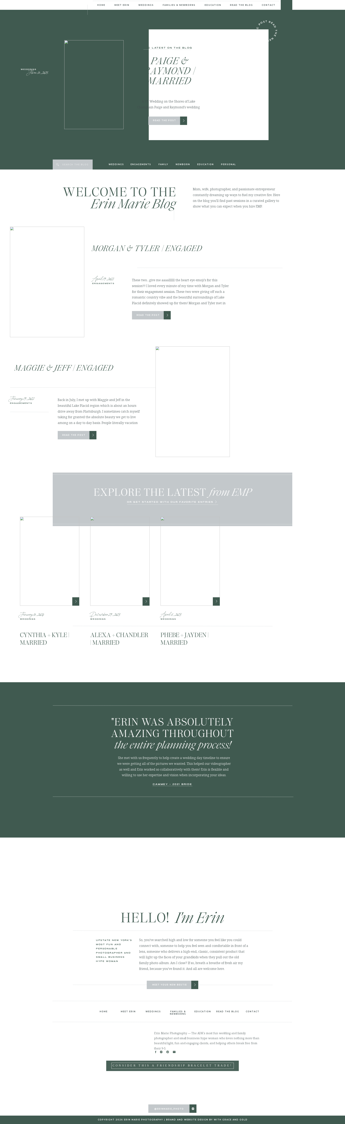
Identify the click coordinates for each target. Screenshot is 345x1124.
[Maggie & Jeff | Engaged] (93, 435)
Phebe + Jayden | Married (185, 639)
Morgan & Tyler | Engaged (147, 248)
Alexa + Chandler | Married (119, 639)
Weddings (28, 69)
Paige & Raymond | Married (169, 71)
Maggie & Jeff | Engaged (64, 367)
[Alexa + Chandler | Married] (120, 561)
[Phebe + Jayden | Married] (190, 561)
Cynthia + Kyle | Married (44, 639)
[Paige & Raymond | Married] (183, 120)
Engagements (103, 283)
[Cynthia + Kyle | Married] (49, 561)
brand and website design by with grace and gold (207, 1119)
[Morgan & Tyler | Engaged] (167, 315)
